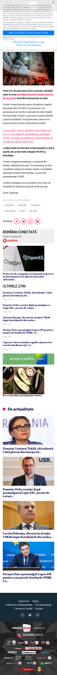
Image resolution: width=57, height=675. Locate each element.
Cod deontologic (43, 605)
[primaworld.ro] (31, 663)
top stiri (33, 211)
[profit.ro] (12, 652)
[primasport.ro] (28, 648)
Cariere (35, 601)
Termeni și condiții (23, 609)
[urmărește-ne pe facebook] (22, 615)
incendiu (35, 205)
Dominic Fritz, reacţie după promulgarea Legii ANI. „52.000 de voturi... (26, 307)
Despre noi (23, 601)
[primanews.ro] (35, 642)
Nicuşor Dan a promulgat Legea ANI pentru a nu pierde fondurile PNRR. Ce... (28, 331)
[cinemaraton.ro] (18, 658)
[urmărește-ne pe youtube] (30, 615)
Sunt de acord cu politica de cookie (28, 33)
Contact (39, 609)
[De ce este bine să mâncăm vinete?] (23, 380)
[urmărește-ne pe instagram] (37, 615)
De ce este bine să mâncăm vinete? (22, 395)
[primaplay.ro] (45, 642)
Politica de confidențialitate (19, 605)
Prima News (21, 628)
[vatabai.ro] (39, 669)
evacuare (22, 205)
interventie (10, 211)
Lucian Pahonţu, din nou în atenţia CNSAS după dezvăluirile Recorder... (26, 319)
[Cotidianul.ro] (29, 652)
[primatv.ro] (9, 643)
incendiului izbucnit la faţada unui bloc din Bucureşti (28, 96)
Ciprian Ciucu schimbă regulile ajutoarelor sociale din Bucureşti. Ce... (27, 344)
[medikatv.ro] (8, 658)
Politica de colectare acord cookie (28, 42)
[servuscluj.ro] (26, 669)
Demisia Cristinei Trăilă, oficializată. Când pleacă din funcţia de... (27, 294)
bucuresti (9, 205)
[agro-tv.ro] (46, 663)
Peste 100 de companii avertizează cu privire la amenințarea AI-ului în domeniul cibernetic (28, 276)
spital (22, 211)
